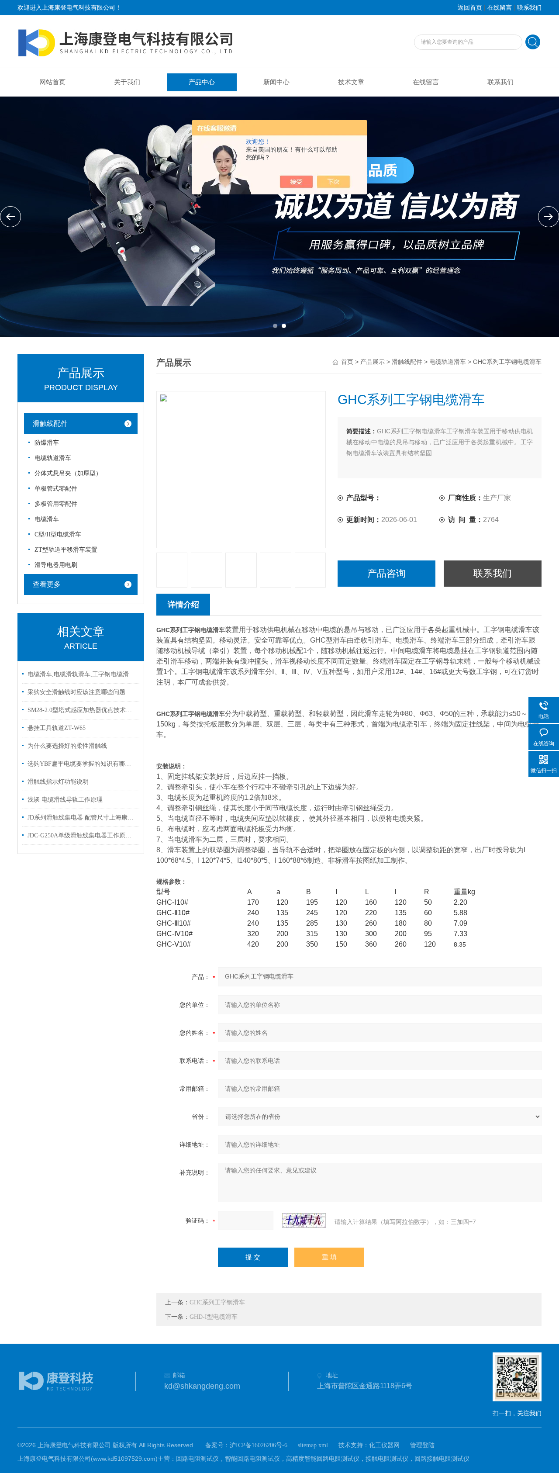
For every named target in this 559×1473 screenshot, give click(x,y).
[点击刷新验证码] (304, 1220)
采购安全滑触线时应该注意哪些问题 (76, 692)
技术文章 (351, 82)
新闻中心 (276, 82)
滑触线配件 (50, 423)
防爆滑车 (47, 442)
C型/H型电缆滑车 (58, 534)
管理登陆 (422, 1445)
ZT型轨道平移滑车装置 (66, 549)
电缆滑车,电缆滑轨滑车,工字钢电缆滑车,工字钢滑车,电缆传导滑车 (82, 674)
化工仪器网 (384, 1445)
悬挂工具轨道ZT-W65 (57, 728)
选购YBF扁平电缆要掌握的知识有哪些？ (82, 764)
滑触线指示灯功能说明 (58, 781)
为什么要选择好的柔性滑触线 (67, 746)
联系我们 (529, 7)
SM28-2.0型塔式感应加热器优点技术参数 (82, 710)
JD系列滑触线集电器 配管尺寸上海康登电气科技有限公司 (82, 817)
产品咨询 (386, 573)
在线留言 (499, 7)
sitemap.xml (313, 1445)
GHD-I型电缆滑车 (214, 1317)
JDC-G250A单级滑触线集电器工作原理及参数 (82, 835)
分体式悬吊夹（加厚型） (68, 473)
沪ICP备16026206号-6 (258, 1445)
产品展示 (372, 362)
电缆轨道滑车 (53, 458)
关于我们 (127, 82)
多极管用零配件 (56, 504)
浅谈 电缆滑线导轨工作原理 (65, 799)
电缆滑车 (47, 519)
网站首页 (52, 82)
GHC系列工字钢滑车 (217, 1302)
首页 (347, 362)
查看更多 (47, 584)
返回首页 (470, 7)
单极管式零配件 (56, 488)
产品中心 (202, 82)
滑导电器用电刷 (56, 565)
